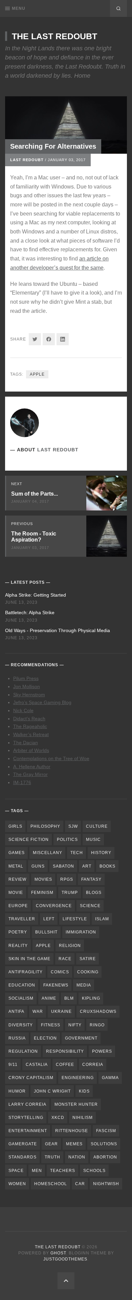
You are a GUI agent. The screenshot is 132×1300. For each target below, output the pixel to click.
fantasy (91, 879)
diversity (20, 1025)
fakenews (55, 985)
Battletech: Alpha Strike (29, 612)
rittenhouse (71, 1130)
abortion (105, 1157)
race (65, 958)
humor (17, 1091)
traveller (21, 919)
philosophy (45, 826)
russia (17, 1038)
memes (74, 1144)
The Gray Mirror (30, 774)
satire (88, 958)
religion (70, 945)
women (17, 1183)
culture (97, 826)
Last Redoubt (27, 160)
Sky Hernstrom (29, 694)
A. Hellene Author (31, 766)
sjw (73, 826)
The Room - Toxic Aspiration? (33, 537)
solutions (104, 1144)
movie (15, 892)
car (80, 1183)
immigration (81, 932)
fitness (50, 1025)
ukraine (61, 1011)
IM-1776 (22, 782)
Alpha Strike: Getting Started (35, 595)
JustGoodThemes (65, 1259)
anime (49, 998)
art (86, 866)
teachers (62, 1170)
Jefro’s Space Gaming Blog (42, 702)
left (48, 919)
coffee (65, 1064)
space (16, 1170)
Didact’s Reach (29, 718)
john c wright (52, 1091)
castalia (37, 1064)
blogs (94, 892)
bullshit (46, 932)
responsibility (65, 1051)
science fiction (28, 839)
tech (76, 852)
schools (94, 1170)
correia (92, 1064)
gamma (110, 1077)
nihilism (82, 1117)
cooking (87, 972)
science (90, 905)
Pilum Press (26, 678)
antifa (16, 1011)
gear (51, 1144)
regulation (23, 1051)
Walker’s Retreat (31, 734)
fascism (106, 1130)
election (45, 1038)
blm (69, 998)
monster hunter (76, 1104)
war (37, 1011)
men (37, 1170)
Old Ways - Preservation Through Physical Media (57, 630)
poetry (17, 932)
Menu (18, 8)
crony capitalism (30, 1077)
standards (22, 1157)
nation (76, 1157)
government (81, 1038)
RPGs (66, 879)
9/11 (13, 1064)
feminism (42, 892)
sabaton (63, 866)
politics (67, 839)
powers (102, 1051)
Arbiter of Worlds (31, 750)
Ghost (58, 1253)
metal (15, 866)
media (83, 985)
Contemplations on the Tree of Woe (51, 758)
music (93, 839)
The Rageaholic (30, 726)
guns (38, 866)
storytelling (25, 1117)
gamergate (22, 1144)
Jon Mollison (26, 686)
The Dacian (25, 742)
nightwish (106, 1183)
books (107, 866)
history (101, 852)
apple (37, 374)
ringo (97, 1025)
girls (15, 826)
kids (84, 1091)
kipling (91, 998)
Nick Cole (23, 710)
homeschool (50, 1183)
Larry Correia (27, 1104)
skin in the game (29, 958)
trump (70, 892)
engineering (78, 1077)
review (17, 879)
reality (18, 945)
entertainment (27, 1130)
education (21, 985)
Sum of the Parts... (34, 494)
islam (102, 919)
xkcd (57, 1117)
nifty (75, 1025)
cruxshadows (98, 1011)
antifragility (25, 972)
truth (52, 1157)
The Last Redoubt (54, 36)
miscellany (47, 852)
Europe (18, 905)
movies (43, 879)
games (16, 852)
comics (60, 972)
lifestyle (75, 919)
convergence (54, 905)
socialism (21, 998)
